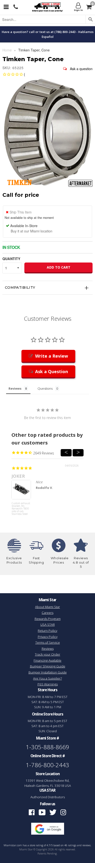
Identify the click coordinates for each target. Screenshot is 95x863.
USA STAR (47, 624)
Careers (47, 612)
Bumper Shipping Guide (47, 666)
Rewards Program (48, 618)
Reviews (48, 648)
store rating (36, 845)
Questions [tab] (45, 388)
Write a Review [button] (51, 356)
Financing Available (47, 660)
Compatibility (20, 287)
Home (7, 50)
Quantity (11, 258)
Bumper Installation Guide (47, 672)
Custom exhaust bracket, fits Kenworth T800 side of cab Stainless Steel (21, 509)
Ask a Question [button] (51, 371)
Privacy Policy (47, 636)
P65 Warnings (48, 684)
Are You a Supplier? (47, 678)
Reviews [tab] (15, 388)
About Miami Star (47, 607)
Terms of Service (47, 642)
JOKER (18, 476)
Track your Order (47, 654)
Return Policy (47, 630)
